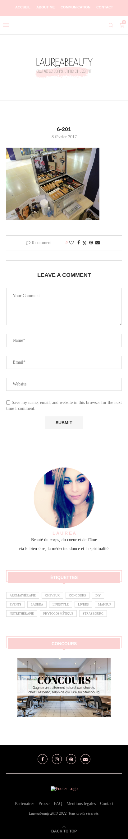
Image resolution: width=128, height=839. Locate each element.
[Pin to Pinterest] (91, 242)
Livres (83, 604)
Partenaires (24, 803)
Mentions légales (81, 803)
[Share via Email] (97, 242)
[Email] (85, 759)
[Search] (111, 25)
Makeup (104, 604)
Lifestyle (61, 604)
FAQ (58, 803)
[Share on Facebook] (78, 242)
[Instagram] (57, 759)
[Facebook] (43, 759)
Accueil (22, 7)
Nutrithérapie (22, 613)
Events (15, 604)
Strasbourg (93, 613)
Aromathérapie (23, 595)
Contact (104, 7)
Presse (44, 803)
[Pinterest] (71, 759)
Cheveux (52, 595)
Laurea (37, 604)
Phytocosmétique (58, 613)
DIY (98, 595)
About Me (45, 7)
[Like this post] (71, 242)
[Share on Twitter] (84, 243)
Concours (77, 595)
